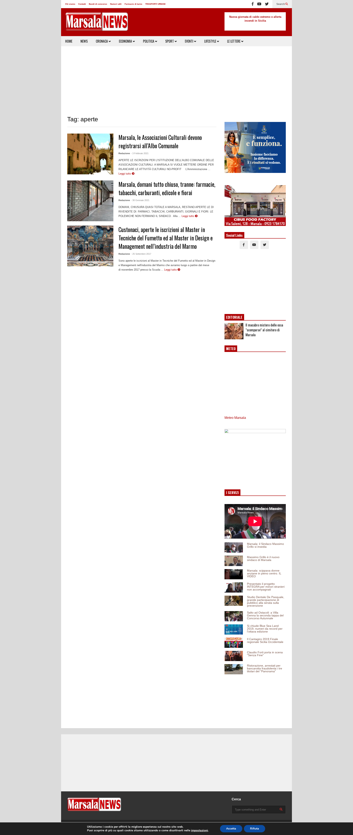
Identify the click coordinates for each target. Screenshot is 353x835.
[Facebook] (253, 4)
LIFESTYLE (210, 41)
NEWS (84, 41)
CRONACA (102, 41)
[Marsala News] (96, 24)
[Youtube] (259, 4)
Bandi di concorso (98, 4)
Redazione (124, 153)
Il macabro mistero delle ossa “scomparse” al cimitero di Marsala (264, 330)
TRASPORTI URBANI (155, 4)
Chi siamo (70, 4)
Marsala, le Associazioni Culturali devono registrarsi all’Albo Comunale (160, 141)
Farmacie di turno (133, 4)
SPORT (170, 41)
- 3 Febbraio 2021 (140, 153)
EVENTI (189, 41)
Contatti (82, 4)
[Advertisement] (176, 80)
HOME (68, 41)
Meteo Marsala (235, 417)
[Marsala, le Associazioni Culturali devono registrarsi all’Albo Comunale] (90, 154)
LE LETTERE (234, 41)
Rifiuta (254, 829)
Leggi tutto (125, 173)
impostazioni (199, 830)
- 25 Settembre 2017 (141, 254)
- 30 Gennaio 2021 (140, 200)
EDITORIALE (234, 317)
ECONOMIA (126, 41)
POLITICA (149, 41)
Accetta (231, 829)
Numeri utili (116, 4)
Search (280, 4)
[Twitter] (267, 4)
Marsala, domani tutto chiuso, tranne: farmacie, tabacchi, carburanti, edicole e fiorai (166, 188)
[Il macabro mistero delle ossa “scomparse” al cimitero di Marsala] (234, 331)
